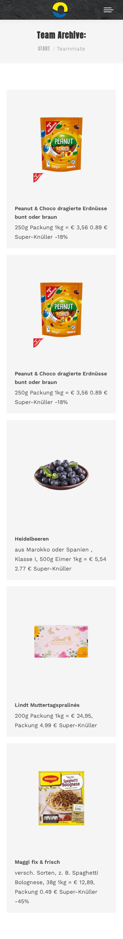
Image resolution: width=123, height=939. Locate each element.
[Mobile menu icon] (108, 10)
